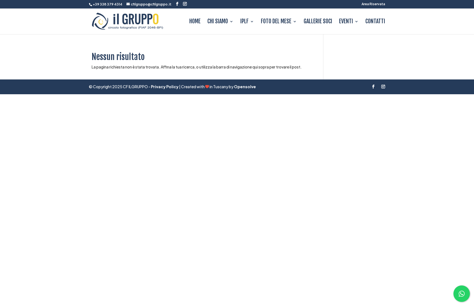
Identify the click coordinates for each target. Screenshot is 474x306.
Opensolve (245, 86)
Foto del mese (276, 22)
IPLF (244, 22)
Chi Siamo (217, 22)
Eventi (346, 22)
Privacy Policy (165, 86)
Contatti (375, 22)
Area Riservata (373, 4)
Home (195, 22)
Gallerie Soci (318, 22)
